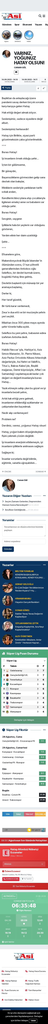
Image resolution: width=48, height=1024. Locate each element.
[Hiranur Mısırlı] (7, 600)
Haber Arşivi (34, 1000)
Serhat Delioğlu (24, 584)
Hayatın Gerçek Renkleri (27, 602)
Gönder (8, 549)
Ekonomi (27, 24)
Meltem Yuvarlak (24, 571)
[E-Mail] (16, 72)
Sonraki (40, 472)
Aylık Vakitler (9, 942)
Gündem (6, 24)
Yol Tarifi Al (28, 879)
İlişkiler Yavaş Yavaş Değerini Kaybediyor (29, 615)
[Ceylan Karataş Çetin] (7, 626)
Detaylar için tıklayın (24, 720)
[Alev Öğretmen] (7, 639)
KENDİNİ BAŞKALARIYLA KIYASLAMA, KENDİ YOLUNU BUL (29, 576)
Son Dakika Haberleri (14, 1000)
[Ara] (40, 16)
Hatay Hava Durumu (37, 971)
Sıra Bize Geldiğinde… (16, 510)
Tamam (33, 1020)
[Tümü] (44, 565)
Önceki (7, 472)
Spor (17, 24)
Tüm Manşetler (34, 990)
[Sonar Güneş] (7, 613)
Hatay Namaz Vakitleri (9, 982)
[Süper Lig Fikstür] (44, 730)
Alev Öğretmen (23, 636)
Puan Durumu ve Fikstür (10, 991)
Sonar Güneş (22, 610)
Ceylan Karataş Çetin (26, 623)
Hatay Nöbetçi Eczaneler (10, 972)
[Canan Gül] (6, 54)
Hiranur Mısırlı (23, 599)
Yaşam (38, 24)
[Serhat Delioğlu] (7, 587)
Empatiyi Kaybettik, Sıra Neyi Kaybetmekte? (29, 628)
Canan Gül (20, 67)
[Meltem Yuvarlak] (7, 574)
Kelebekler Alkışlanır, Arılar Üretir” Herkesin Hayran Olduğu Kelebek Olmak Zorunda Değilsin (28, 641)
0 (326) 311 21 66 (12, 879)
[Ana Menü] (44, 16)
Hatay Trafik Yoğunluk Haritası (32, 982)
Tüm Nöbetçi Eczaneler (25, 886)
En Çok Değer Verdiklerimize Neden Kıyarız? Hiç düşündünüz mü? (29, 589)
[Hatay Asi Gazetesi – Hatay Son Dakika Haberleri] (12, 16)
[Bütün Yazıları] (44, 496)
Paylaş (8, 88)
